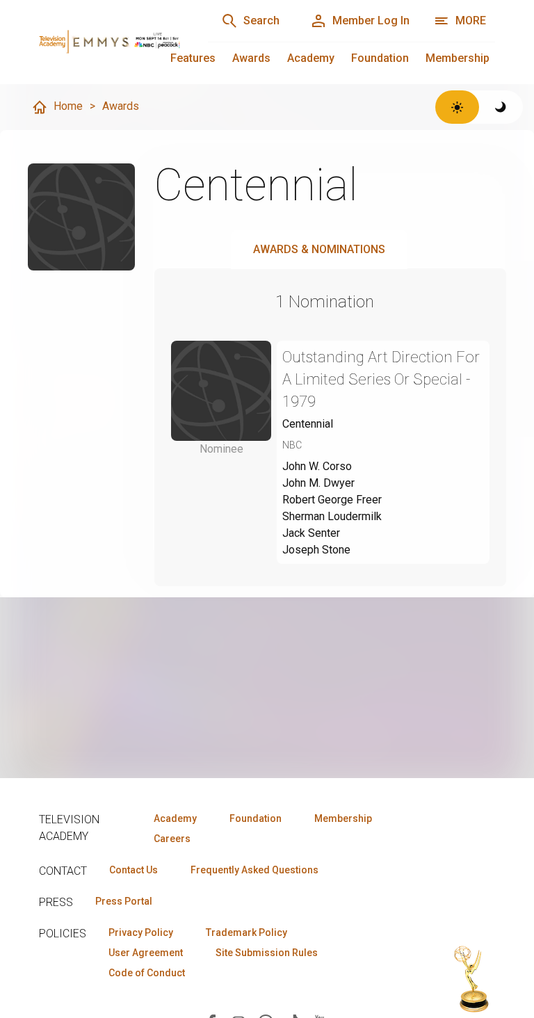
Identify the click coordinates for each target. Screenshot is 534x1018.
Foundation (380, 58)
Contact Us (133, 869)
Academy (310, 58)
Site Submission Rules (267, 952)
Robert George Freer (332, 499)
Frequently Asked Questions (254, 869)
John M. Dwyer (318, 483)
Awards (251, 58)
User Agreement (145, 952)
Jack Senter (311, 533)
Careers (172, 838)
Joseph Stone (316, 549)
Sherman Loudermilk (332, 516)
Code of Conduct (146, 972)
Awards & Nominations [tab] (319, 249)
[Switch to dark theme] (501, 107)
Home (68, 106)
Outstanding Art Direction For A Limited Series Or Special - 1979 (381, 379)
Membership (458, 58)
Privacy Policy (140, 932)
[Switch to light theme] (457, 107)
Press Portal (123, 901)
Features (193, 58)
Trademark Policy (246, 932)
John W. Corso (317, 466)
